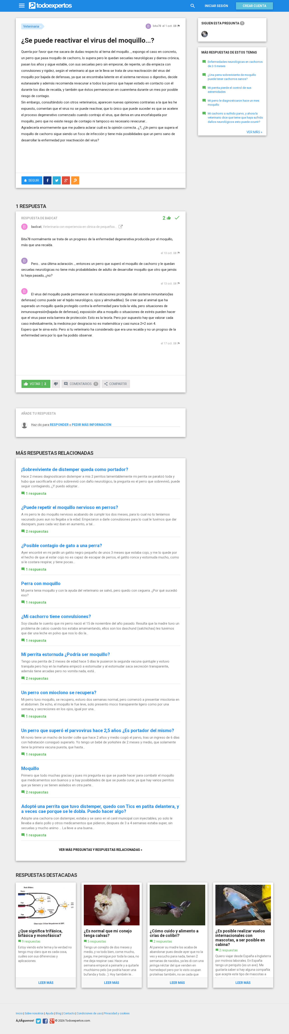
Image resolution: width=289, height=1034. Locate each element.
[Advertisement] (101, 157)
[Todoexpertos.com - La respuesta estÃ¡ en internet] (50, 5)
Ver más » (254, 132)
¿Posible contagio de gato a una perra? (61, 545)
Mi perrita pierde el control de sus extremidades (229, 90)
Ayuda (50, 1013)
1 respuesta (36, 493)
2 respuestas (37, 531)
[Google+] (51, 1020)
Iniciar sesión (216, 6)
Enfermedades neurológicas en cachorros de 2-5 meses (235, 64)
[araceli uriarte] (204, 34)
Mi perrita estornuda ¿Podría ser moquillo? (65, 654)
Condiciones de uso (89, 1013)
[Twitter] (38, 1020)
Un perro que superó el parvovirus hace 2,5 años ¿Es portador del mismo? (97, 730)
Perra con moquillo (41, 583)
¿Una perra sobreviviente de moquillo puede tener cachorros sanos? (232, 77)
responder (59, 425)
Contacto (69, 1013)
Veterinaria (31, 26)
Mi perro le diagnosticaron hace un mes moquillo (233, 103)
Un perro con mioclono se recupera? (58, 692)
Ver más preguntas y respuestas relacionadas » (100, 850)
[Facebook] (45, 1020)
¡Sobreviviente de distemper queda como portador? (74, 469)
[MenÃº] (22, 6)
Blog (58, 1013)
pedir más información (91, 425)
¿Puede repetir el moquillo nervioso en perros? (69, 507)
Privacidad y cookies (117, 1013)
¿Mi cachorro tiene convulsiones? (56, 616)
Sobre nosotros (34, 1013)
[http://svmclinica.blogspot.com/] (120, 227)
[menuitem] (47, 180)
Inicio (19, 1013)
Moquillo (30, 768)
